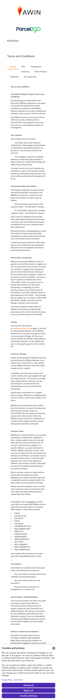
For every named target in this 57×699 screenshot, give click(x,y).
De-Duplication (30, 77)
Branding (25, 72)
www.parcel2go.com (21, 328)
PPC (23, 67)
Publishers (14, 77)
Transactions (35, 67)
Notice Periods (40, 72)
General (13, 67)
